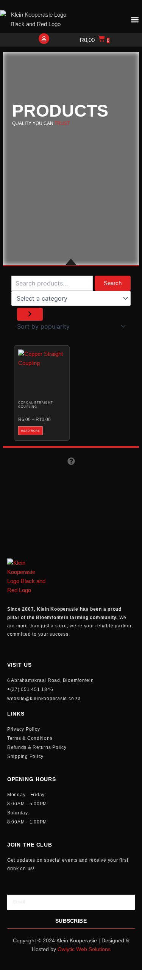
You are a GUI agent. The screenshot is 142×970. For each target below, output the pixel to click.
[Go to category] (30, 314)
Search (113, 283)
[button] (134, 19)
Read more (30, 430)
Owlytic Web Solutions (84, 949)
